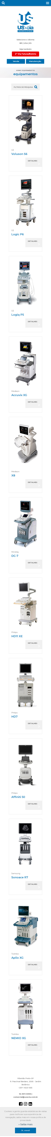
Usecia (25, 21)
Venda (16, 61)
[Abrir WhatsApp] (45, 1131)
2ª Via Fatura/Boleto (25, 54)
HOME (18, 70)
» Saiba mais (26, 1124)
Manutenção (35, 61)
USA (26, 43)
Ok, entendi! (25, 1130)
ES (30, 43)
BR (21, 43)
